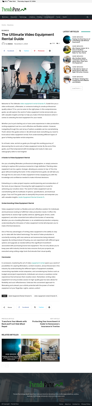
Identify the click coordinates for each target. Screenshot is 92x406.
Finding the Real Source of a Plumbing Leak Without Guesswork (11, 358)
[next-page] (7, 365)
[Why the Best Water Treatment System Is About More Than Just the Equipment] (50, 350)
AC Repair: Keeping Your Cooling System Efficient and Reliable (80, 80)
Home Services (11, 354)
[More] (49, 50)
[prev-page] (3, 365)
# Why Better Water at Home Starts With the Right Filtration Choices (80, 70)
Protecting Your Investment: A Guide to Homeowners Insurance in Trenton (46, 324)
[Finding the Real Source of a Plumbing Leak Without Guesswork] (11, 350)
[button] (87, 17)
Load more (76, 88)
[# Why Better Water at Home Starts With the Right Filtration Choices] (67, 69)
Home (4, 25)
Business (10, 25)
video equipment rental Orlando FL (33, 103)
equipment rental (38, 263)
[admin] (4, 43)
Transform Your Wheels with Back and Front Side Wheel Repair (14, 324)
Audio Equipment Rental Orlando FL (31, 197)
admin (10, 44)
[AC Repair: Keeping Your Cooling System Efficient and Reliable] (67, 79)
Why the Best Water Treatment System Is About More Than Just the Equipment (50, 357)
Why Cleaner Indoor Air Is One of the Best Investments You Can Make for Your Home (30, 357)
